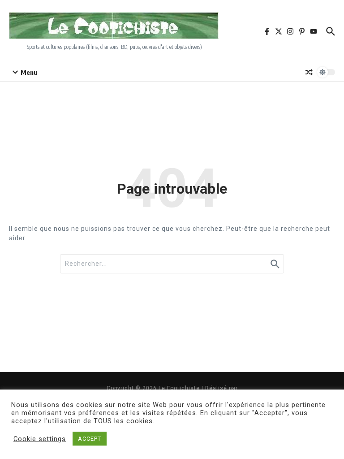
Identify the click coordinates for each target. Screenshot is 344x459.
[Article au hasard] (309, 72)
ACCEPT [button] (89, 438)
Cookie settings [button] (39, 439)
